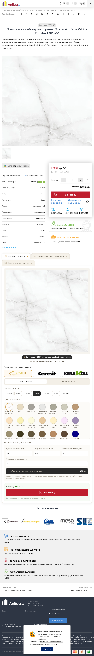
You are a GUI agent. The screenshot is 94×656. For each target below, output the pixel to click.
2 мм (37, 393)
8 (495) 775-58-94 (58, 610)
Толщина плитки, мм (72, 448)
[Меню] (90, 3)
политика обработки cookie (51, 642)
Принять (47, 649)
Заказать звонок (58, 620)
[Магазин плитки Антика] (13, 602)
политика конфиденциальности (44, 644)
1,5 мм (27, 393)
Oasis (43, 200)
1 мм (18, 393)
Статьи (4, 611)
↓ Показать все (9, 247)
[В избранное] (87, 201)
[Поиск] (61, 3)
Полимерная (68, 381)
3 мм (56, 393)
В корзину (70, 194)
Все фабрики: (8, 14)
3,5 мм (66, 393)
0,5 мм (9, 393)
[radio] (18, 373)
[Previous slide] (5, 521)
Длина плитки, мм (15, 448)
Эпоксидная (26, 381)
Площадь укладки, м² (17, 459)
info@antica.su (57, 614)
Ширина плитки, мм (43, 448)
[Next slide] (89, 521)
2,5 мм (46, 393)
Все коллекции (31, 611)
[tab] (16, 256)
